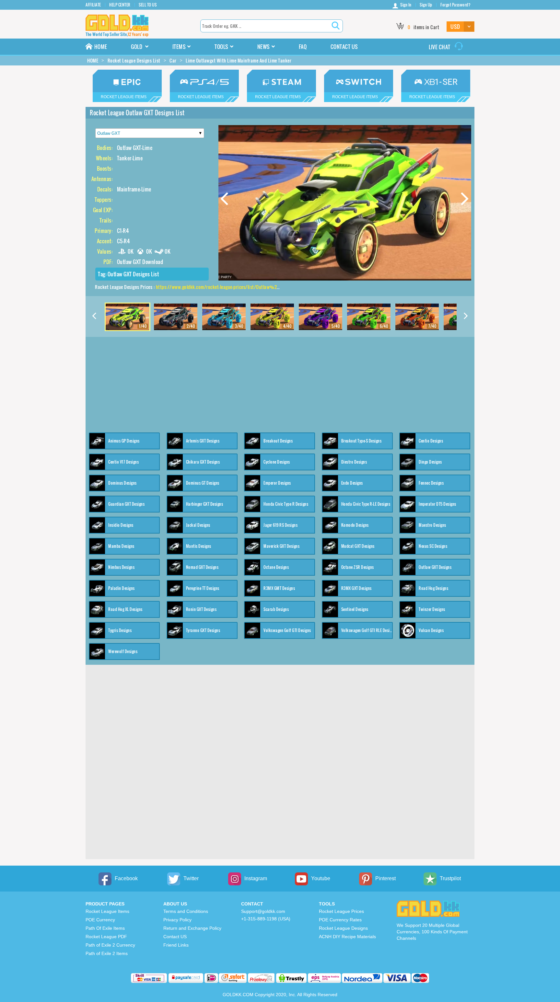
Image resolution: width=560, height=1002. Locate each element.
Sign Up (426, 4)
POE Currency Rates (340, 919)
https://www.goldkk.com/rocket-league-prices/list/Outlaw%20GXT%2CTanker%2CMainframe (248, 286)
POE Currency (100, 919)
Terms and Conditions (185, 911)
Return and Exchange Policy (192, 928)
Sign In (406, 4)
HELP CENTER (120, 4)
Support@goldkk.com (263, 911)
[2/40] (175, 316)
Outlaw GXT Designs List (133, 274)
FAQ (303, 47)
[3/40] (224, 316)
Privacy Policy (177, 919)
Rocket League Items (107, 911)
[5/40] (320, 316)
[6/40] (369, 316)
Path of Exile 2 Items (107, 953)
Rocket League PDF (106, 936)
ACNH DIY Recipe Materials (347, 936)
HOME (100, 47)
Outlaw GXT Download (140, 262)
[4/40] (272, 316)
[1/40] (127, 316)
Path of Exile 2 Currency (110, 945)
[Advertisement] (280, 382)
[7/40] (417, 316)
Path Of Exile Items (105, 928)
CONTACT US (344, 47)
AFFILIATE (93, 4)
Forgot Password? (455, 4)
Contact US (175, 936)
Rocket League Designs (343, 928)
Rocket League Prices (341, 911)
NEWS (263, 47)
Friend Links (176, 945)
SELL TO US (148, 4)
